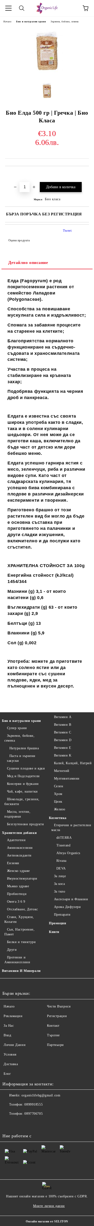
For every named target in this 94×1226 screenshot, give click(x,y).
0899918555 (33, 1104)
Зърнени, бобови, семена (65, 21)
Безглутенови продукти (25, 824)
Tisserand (63, 845)
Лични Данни (15, 1045)
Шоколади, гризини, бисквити (22, 801)
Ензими (13, 863)
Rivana (61, 861)
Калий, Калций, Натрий (73, 763)
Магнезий (61, 771)
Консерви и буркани (23, 784)
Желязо (59, 809)
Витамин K (63, 755)
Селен (58, 786)
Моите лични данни (49, 1206)
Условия (10, 1054)
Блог (7, 1074)
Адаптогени (16, 840)
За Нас (9, 1025)
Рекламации (13, 1016)
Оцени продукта (19, 240)
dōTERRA (64, 837)
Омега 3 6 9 (16, 901)
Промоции (57, 923)
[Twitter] (19, 1123)
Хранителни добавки (19, 833)
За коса (59, 884)
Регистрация (57, 1016)
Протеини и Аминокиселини (17, 960)
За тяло (59, 891)
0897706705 (33, 1113)
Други (12, 949)
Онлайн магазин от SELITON (47, 1221)
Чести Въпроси (59, 1006)
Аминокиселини (20, 848)
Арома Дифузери (67, 907)
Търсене (53, 1035)
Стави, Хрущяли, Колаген (19, 919)
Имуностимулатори (22, 878)
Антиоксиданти (19, 855)
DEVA (61, 868)
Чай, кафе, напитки (22, 791)
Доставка (11, 1064)
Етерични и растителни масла (71, 827)
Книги (54, 932)
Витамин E (62, 748)
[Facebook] (9, 1123)
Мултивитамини (67, 778)
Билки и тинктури (21, 942)
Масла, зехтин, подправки (17, 814)
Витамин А (63, 717)
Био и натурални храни (31, 21)
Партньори (55, 1045)
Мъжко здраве (18, 886)
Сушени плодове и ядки (26, 768)
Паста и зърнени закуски (21, 758)
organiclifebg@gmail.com (40, 1095)
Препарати (62, 914)
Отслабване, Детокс (22, 909)
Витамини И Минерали (21, 971)
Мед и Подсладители (23, 776)
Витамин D (63, 740)
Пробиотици (17, 894)
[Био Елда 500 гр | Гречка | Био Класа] (47, 73)
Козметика (58, 818)
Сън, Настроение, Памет (19, 932)
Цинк (58, 801)
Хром (58, 794)
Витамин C (62, 732)
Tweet (67, 230)
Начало (7, 21)
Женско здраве (18, 871)
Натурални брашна (24, 748)
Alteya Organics (68, 853)
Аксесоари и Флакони (71, 899)
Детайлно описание (28, 262)
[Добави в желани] (85, 174)
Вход (7, 1035)
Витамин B (62, 724)
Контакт (53, 1025)
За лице (60, 876)
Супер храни (17, 728)
